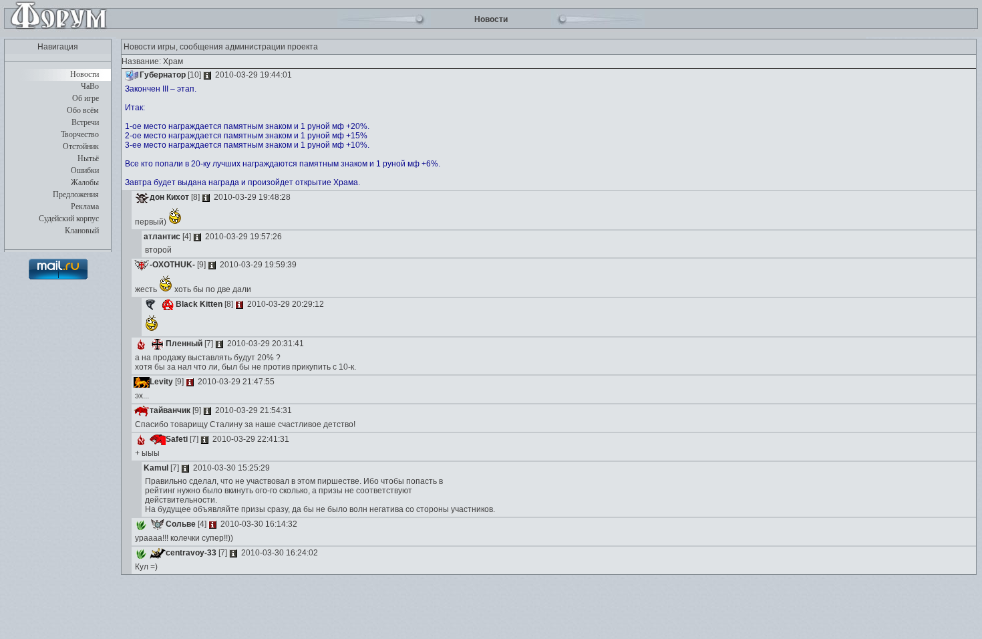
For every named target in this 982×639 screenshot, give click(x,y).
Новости (84, 74)
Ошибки (85, 170)
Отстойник (81, 146)
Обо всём (83, 110)
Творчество (80, 134)
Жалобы (85, 182)
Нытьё (88, 158)
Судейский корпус (69, 218)
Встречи (85, 122)
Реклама (85, 206)
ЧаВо (90, 86)
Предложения (76, 194)
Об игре (85, 98)
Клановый (82, 230)
